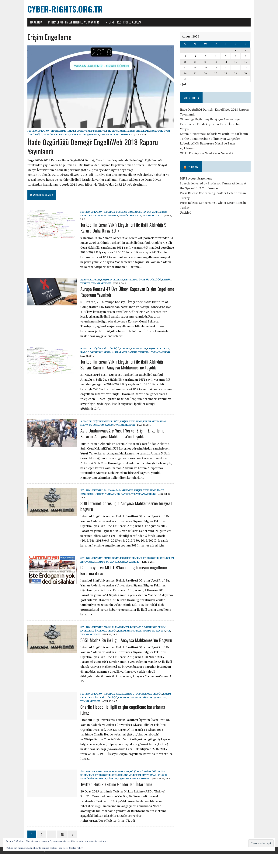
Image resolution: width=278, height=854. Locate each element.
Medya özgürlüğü (92, 424)
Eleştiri (125, 348)
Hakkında (36, 22)
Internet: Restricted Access (123, 22)
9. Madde (109, 211)
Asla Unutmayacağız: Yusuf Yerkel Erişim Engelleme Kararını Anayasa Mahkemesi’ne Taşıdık (122, 433)
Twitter (64, 134)
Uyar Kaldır (78, 134)
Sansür (48, 134)
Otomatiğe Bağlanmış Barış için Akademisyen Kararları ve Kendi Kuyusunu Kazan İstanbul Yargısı (211, 124)
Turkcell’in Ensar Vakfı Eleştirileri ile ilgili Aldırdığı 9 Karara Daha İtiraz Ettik (123, 227)
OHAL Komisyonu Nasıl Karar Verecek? (206, 153)
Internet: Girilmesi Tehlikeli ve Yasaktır (73, 22)
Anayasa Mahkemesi (120, 490)
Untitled (185, 212)
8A (105, 490)
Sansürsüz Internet (93, 778)
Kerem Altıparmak (106, 215)
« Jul (183, 84)
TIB (56, 134)
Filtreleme (131, 279)
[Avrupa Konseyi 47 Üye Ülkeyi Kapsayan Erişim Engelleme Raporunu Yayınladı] (52, 303)
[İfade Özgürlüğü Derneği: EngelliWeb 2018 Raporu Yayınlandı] (100, 125)
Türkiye (85, 283)
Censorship (119, 130)
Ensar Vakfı (151, 211)
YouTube (126, 134)
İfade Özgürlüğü (150, 279)
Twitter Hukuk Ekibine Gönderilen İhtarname (116, 784)
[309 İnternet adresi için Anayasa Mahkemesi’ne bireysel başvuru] (52, 513)
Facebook (156, 130)
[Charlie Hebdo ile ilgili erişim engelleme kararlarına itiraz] (52, 717)
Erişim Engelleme (138, 130)
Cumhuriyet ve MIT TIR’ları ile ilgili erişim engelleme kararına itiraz (123, 570)
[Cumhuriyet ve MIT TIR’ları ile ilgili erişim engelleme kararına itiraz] (52, 581)
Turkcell (135, 215)
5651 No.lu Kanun (38, 130)
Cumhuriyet (111, 558)
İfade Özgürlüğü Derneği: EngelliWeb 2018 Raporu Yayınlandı (92, 146)
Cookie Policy (76, 847)
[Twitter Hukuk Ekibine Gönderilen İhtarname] (52, 794)
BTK (108, 130)
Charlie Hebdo (125, 693)
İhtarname (125, 775)
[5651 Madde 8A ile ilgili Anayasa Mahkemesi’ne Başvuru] (52, 650)
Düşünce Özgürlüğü (129, 211)
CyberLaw (192, 167)
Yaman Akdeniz (110, 134)
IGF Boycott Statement (196, 178)
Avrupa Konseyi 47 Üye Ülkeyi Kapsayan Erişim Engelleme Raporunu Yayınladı (127, 291)
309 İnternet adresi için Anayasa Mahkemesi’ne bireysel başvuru (126, 506)
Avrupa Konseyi (90, 279)
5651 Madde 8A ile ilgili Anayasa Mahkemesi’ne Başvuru (126, 640)
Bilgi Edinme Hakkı (62, 130)
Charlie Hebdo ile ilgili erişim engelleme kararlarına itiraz (122, 709)
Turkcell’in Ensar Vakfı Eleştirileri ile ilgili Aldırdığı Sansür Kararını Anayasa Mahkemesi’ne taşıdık (121, 364)
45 (62, 834)
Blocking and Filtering (90, 130)
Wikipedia (93, 134)
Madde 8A (102, 561)
